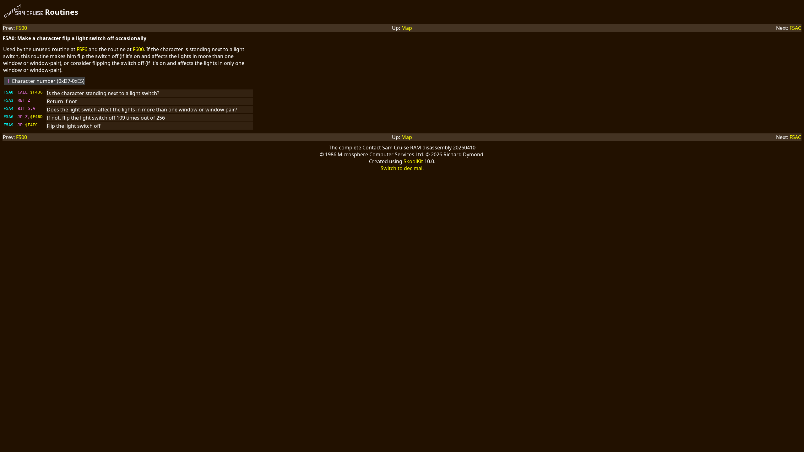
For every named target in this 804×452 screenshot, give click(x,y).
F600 (138, 49)
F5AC (795, 27)
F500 (21, 27)
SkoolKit (413, 161)
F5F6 (82, 49)
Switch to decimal (401, 168)
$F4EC (31, 124)
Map (406, 27)
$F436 (36, 92)
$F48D (36, 116)
